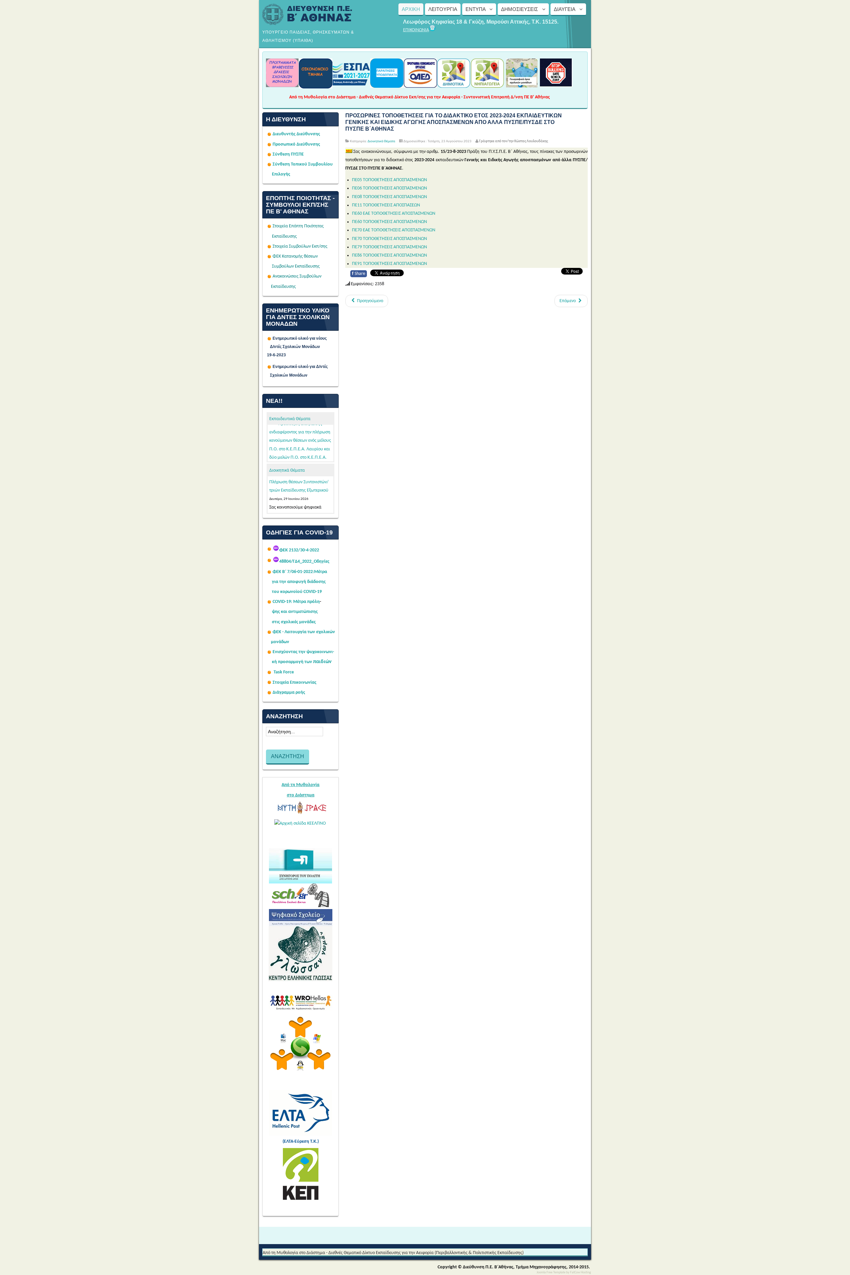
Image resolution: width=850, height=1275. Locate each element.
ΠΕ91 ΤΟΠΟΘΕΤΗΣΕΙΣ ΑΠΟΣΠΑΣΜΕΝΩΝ (389, 263)
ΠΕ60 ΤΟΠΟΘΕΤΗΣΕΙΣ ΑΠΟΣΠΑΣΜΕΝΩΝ (389, 221)
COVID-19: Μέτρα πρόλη (296, 601)
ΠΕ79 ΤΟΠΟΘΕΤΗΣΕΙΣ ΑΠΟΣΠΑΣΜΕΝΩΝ (389, 247)
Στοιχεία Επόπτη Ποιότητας (298, 226)
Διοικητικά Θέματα (287, 470)
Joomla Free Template (551, 1272)
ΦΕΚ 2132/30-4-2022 (299, 550)
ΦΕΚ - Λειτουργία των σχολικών (304, 632)
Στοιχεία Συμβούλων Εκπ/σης (300, 246)
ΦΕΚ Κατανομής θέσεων (295, 256)
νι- (331, 651)
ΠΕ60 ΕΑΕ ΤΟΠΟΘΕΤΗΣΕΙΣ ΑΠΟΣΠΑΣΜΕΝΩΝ (393, 213)
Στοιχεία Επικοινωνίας (294, 682)
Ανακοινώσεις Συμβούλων (297, 276)
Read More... (281, 489)
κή (274, 661)
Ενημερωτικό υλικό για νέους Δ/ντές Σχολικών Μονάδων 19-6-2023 (300, 346)
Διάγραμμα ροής (289, 692)
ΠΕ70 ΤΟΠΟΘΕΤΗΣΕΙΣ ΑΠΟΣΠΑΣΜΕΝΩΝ (389, 238)
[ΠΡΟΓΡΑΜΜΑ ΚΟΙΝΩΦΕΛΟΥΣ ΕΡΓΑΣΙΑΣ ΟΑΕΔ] (420, 85)
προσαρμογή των (295, 661)
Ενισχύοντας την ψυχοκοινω (301, 651)
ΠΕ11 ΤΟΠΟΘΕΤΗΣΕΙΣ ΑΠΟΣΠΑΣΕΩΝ (386, 205)
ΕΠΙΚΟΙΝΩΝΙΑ (416, 30)
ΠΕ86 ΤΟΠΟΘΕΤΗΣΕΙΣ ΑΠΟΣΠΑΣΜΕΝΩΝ (389, 255)
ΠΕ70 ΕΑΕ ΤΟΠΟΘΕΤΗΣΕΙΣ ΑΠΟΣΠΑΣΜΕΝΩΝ (393, 230)
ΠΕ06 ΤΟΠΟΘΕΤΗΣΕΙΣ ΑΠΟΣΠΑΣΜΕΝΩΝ (389, 188)
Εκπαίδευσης (284, 236)
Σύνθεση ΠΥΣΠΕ (288, 154)
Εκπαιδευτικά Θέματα (289, 418)
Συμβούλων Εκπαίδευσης (295, 266)
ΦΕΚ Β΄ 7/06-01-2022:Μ (295, 571)
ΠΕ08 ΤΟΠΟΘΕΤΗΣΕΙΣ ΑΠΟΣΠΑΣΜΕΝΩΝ (389, 196)
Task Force (284, 672)
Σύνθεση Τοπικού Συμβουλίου (303, 164)
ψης (276, 611)
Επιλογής (281, 174)
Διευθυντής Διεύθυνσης (296, 134)
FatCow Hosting (580, 1272)
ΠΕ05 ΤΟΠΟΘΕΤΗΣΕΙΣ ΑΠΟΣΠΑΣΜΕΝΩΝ (389, 179)
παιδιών (322, 661)
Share (358, 273)
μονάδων (280, 641)
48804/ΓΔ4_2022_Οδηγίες (304, 561)
